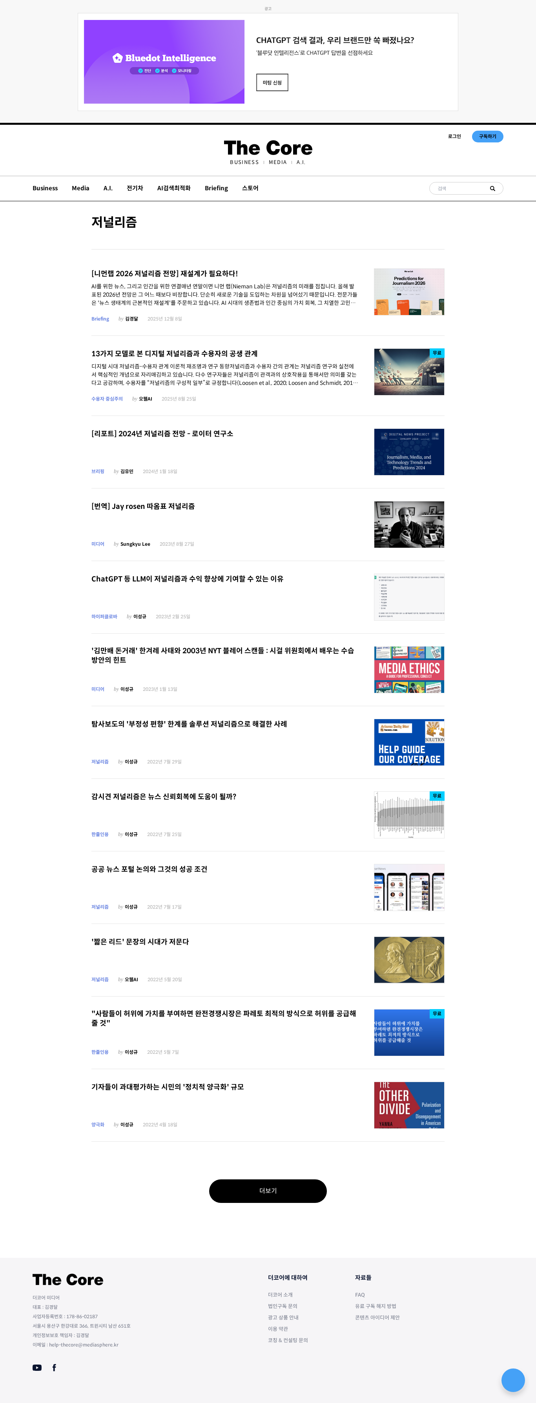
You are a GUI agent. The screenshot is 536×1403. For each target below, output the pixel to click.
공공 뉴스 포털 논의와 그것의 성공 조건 (149, 869)
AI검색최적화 (174, 188)
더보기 (268, 1191)
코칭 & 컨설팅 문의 (288, 1340)
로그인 (454, 136)
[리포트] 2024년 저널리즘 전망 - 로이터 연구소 (162, 434)
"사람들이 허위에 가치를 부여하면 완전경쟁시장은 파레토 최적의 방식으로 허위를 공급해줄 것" (223, 1018)
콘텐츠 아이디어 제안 (377, 1317)
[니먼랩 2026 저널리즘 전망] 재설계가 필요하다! (164, 274)
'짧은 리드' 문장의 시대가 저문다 (140, 942)
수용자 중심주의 (107, 399)
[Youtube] (37, 1368)
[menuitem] (244, 162)
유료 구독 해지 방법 (375, 1306)
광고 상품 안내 (283, 1317)
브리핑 (97, 471)
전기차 (135, 188)
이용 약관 (278, 1329)
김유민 (126, 471)
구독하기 (487, 136)
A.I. (301, 162)
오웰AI (145, 399)
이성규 (139, 617)
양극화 (97, 1125)
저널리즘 (100, 762)
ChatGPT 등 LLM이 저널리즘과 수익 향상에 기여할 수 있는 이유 (187, 579)
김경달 (131, 319)
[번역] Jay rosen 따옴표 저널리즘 (143, 506)
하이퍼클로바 (104, 617)
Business (244, 162)
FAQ (360, 1294)
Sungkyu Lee (135, 544)
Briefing (216, 188)
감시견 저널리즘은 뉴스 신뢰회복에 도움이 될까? (163, 797)
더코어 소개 (280, 1294)
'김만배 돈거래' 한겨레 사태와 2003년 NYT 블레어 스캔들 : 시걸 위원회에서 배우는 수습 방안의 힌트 (222, 656)
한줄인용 (100, 834)
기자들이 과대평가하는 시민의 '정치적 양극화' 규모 (167, 1087)
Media (278, 162)
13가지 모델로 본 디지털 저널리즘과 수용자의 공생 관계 (174, 354)
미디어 (97, 544)
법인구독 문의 (282, 1306)
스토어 (250, 188)
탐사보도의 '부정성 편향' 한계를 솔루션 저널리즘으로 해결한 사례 (189, 724)
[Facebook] (54, 1368)
